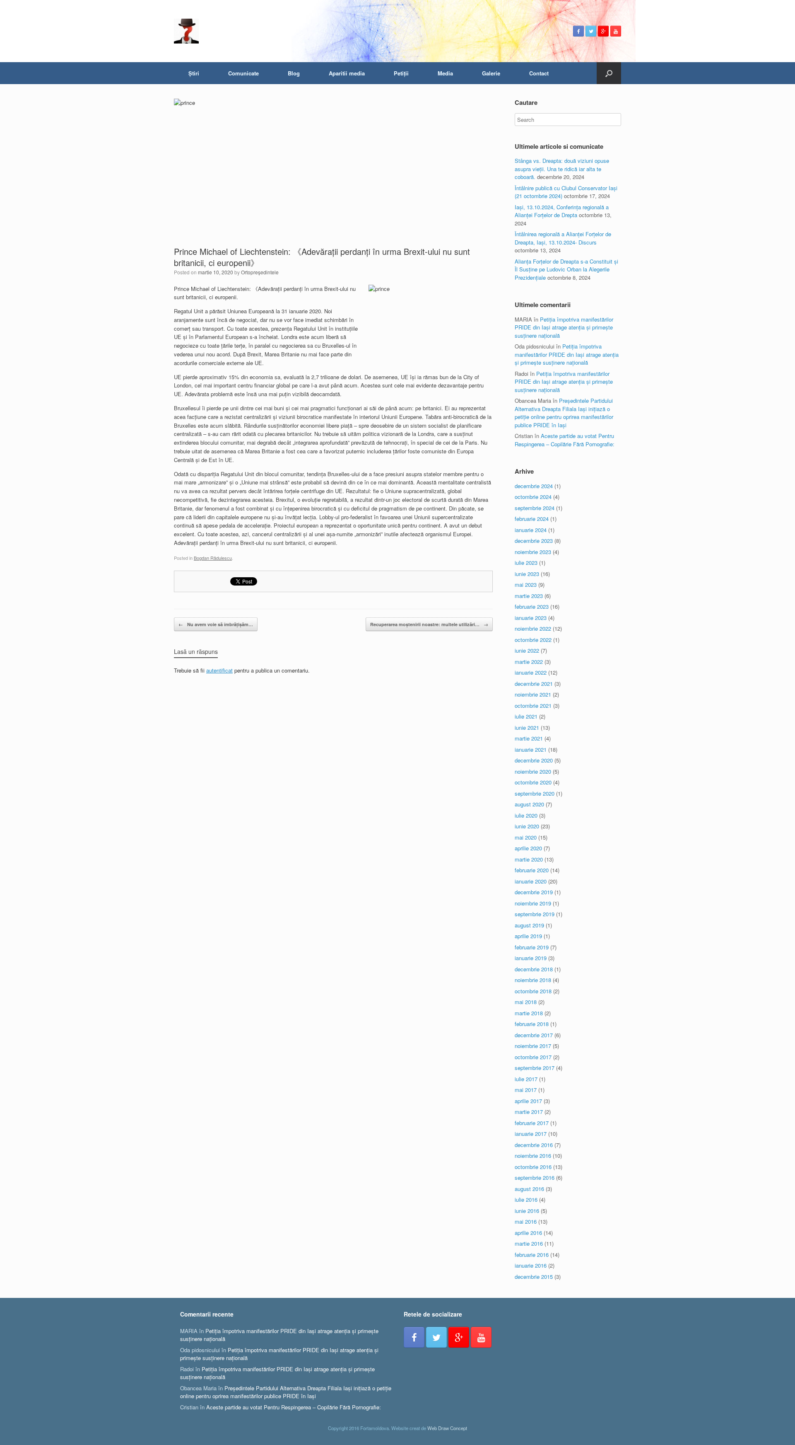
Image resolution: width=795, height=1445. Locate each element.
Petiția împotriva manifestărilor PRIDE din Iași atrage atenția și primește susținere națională (564, 327)
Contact (539, 73)
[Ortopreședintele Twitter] (590, 31)
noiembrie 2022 (533, 628)
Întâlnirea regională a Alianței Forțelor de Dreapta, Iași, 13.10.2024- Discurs (563, 238)
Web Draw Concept (447, 1428)
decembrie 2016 (534, 1145)
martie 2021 (529, 738)
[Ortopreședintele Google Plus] (603, 31)
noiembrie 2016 (533, 1155)
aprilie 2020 (528, 848)
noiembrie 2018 (533, 980)
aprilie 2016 (528, 1233)
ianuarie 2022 (531, 672)
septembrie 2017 (534, 1068)
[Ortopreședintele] (186, 31)
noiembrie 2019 (533, 903)
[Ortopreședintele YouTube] (615, 31)
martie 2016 (529, 1243)
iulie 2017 (526, 1079)
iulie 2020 (526, 815)
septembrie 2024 (534, 508)
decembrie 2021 (534, 683)
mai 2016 (526, 1221)
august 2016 (529, 1189)
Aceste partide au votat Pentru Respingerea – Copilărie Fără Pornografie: (564, 440)
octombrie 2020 (533, 782)
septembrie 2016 (534, 1177)
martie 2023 (529, 596)
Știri (193, 73)
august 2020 (529, 804)
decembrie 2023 (534, 541)
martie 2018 (529, 1013)
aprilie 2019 (528, 936)
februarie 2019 (532, 947)
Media (445, 73)
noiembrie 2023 (533, 552)
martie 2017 (529, 1112)
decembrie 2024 (534, 486)
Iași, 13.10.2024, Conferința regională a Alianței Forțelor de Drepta (562, 211)
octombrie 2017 (533, 1057)
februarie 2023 (532, 606)
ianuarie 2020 (531, 881)
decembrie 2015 (534, 1276)
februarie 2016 (532, 1255)
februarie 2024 (532, 519)
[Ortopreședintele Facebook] (578, 31)
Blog (294, 73)
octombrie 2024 (533, 497)
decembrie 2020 (534, 760)
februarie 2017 (532, 1123)
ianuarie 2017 (531, 1134)
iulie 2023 (526, 562)
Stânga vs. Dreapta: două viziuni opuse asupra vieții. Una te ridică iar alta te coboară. (562, 169)
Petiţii (401, 73)
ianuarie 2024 (531, 530)
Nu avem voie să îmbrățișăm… (215, 624)
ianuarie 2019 (531, 958)
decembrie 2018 (534, 969)
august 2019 (529, 925)
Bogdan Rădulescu (213, 557)
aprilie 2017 (528, 1101)
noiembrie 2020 (533, 771)
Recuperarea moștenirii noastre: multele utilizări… (429, 624)
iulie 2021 (526, 716)
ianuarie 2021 (531, 749)
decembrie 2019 (534, 892)
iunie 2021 (527, 727)
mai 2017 (526, 1090)
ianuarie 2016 (531, 1265)
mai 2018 (526, 1002)
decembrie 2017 (534, 1035)
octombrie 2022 (533, 640)
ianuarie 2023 (531, 618)
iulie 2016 (526, 1199)
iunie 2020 (527, 826)
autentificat (219, 670)
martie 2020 (529, 859)
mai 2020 (526, 837)
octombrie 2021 (533, 705)
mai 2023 (526, 584)
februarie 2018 (532, 1024)
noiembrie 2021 (533, 694)
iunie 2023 (527, 574)
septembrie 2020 (534, 793)
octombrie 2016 (533, 1167)
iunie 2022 (527, 650)
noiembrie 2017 (533, 1046)
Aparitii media (347, 73)
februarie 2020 (532, 870)
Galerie (491, 73)
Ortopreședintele (260, 272)
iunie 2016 (527, 1211)
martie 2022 (529, 662)
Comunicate (243, 73)
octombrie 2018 (533, 991)
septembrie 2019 (534, 914)
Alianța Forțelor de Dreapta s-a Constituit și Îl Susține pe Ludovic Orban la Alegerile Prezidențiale (566, 269)
